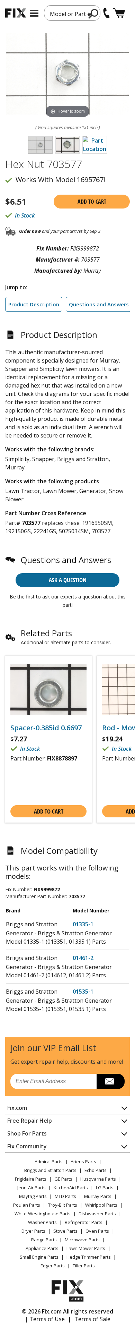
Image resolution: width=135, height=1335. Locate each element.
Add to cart (92, 201)
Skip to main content (68, 4)
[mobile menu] (34, 13)
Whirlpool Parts (101, 1205)
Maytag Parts (33, 1196)
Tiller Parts (84, 1265)
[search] (93, 13)
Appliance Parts (42, 1248)
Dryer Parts (33, 1231)
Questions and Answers (99, 304)
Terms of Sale (92, 1319)
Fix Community (27, 1146)
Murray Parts (97, 1196)
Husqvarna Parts (98, 1179)
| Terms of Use (45, 1319)
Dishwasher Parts (97, 1213)
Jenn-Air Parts (31, 1187)
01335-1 (83, 924)
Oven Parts (97, 1231)
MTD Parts (65, 1196)
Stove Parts (65, 1231)
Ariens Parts (83, 1161)
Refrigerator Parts (83, 1222)
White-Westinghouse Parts (43, 1213)
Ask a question (68, 580)
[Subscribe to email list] (111, 1081)
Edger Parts (52, 1265)
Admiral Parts (49, 1161)
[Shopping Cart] (119, 13)
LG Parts (105, 1187)
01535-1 (83, 991)
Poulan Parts (26, 1205)
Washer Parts (42, 1222)
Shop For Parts (27, 1133)
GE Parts (63, 1179)
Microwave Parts (82, 1239)
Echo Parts (95, 1170)
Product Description (33, 304)
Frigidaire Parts (30, 1179)
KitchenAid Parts (71, 1187)
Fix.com (17, 1108)
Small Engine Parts (39, 1257)
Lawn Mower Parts (85, 1248)
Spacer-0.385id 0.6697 (46, 728)
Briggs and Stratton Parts (50, 1170)
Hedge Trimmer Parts (88, 1257)
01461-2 (83, 958)
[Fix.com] (15, 13)
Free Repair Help (29, 1120)
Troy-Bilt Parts (62, 1205)
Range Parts (44, 1239)
